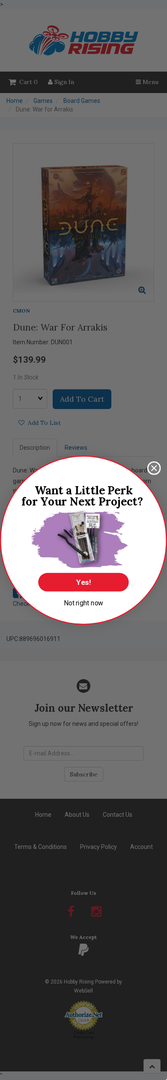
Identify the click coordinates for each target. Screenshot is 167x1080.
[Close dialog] (154, 468)
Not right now (84, 602)
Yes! (83, 582)
